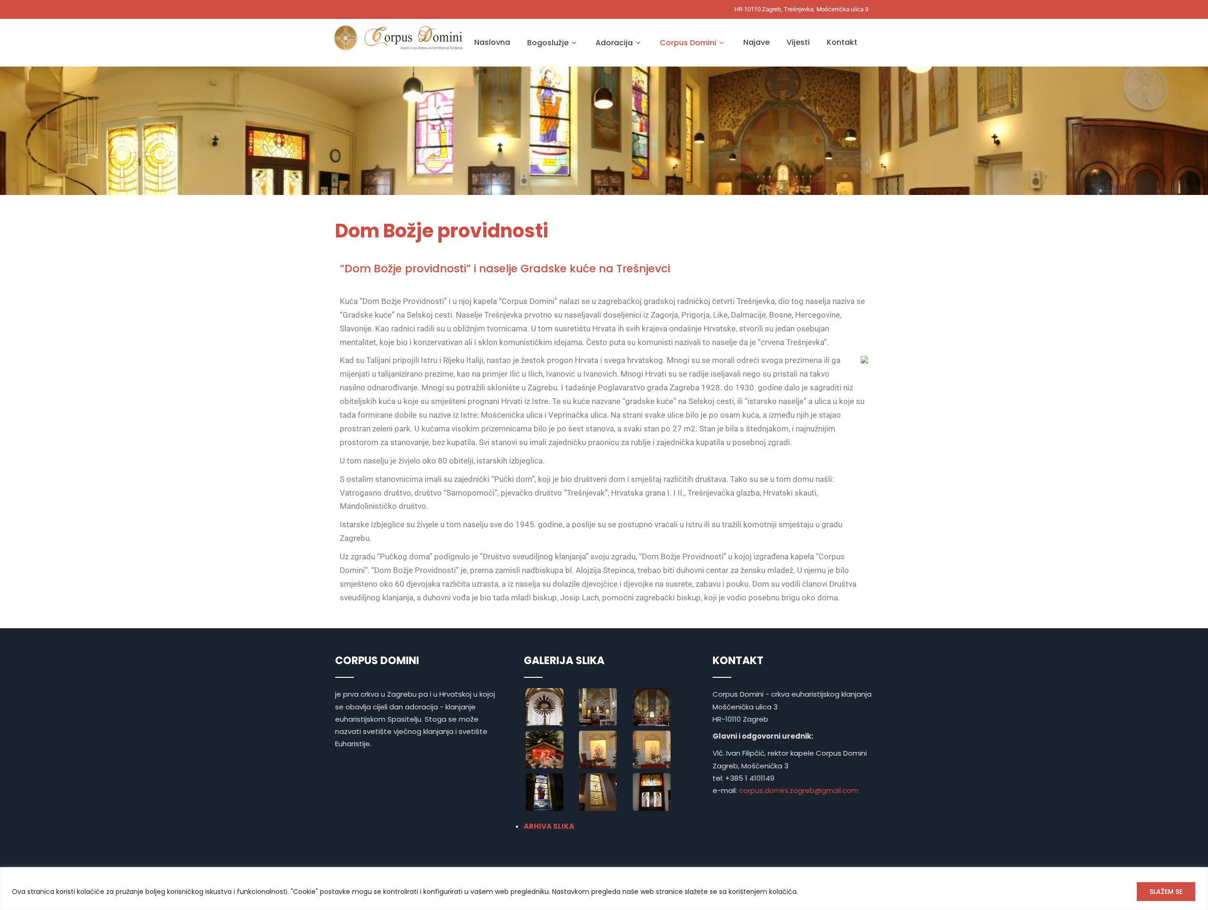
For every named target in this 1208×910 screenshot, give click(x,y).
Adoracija (614, 42)
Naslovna (492, 42)
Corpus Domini (688, 42)
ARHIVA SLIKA (549, 826)
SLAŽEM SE (1166, 891)
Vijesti (798, 42)
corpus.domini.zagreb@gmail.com (798, 790)
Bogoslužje (548, 42)
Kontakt (842, 42)
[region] (604, 888)
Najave (756, 42)
